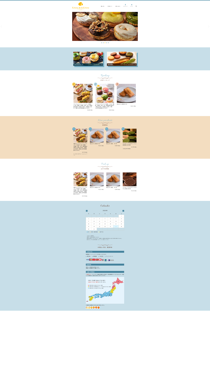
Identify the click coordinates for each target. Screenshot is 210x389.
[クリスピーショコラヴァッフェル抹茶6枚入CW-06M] (129, 135)
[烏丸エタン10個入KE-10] (126, 93)
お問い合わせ (117, 6)
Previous (1, 26)
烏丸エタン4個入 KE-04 (111, 143)
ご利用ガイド (109, 6)
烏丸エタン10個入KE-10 (122, 104)
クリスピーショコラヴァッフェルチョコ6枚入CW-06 (129, 188)
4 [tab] (106, 42)
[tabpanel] (105, 26)
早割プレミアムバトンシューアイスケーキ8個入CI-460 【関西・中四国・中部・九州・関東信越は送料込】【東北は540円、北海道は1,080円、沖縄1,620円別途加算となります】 (80, 147)
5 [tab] (108, 42)
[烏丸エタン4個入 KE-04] (113, 135)
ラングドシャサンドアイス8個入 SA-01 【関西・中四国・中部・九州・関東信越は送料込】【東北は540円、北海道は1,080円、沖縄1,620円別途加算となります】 (104, 106)
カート (132, 6)
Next (208, 26)
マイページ (125, 6)
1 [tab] (101, 42)
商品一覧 (102, 6)
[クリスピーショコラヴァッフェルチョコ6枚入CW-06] (129, 179)
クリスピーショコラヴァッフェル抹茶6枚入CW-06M (129, 144)
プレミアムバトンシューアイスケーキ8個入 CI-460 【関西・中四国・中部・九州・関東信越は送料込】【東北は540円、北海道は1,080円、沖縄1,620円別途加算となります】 (83, 106)
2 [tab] (103, 42)
